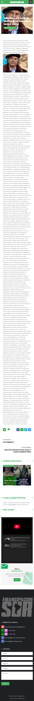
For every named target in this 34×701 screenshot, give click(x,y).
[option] (17, 475)
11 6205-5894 (11, 630)
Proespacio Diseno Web (17, 698)
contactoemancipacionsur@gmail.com (15, 627)
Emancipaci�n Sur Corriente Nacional (15, 638)
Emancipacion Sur (10, 28)
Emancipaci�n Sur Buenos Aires (13, 641)
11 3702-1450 (11, 634)
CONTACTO (17, 580)
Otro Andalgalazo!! (8, 441)
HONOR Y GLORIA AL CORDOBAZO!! (12, 480)
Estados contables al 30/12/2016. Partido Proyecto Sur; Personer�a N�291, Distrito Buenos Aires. (16, 503)
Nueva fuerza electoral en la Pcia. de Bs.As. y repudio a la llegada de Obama (18, 450)
